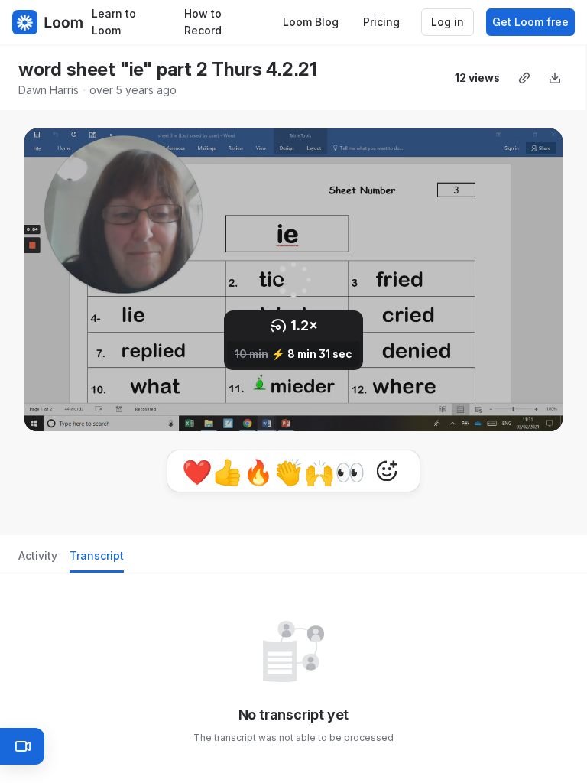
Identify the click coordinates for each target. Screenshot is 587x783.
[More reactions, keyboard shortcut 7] (386, 471)
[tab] (37, 560)
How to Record (203, 22)
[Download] (555, 78)
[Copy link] (524, 78)
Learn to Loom (114, 22)
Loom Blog (311, 21)
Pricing (381, 21)
